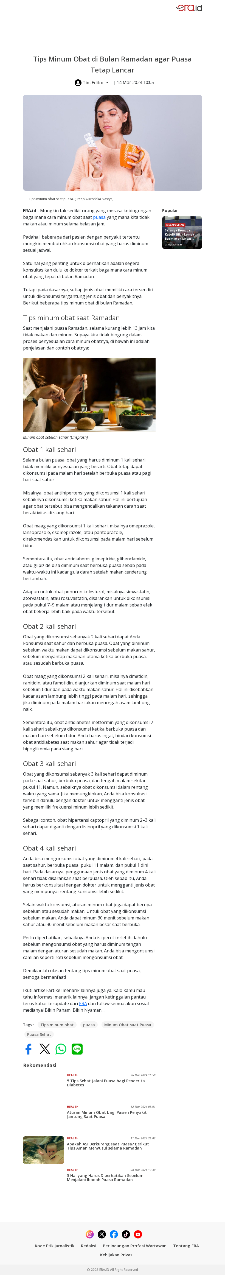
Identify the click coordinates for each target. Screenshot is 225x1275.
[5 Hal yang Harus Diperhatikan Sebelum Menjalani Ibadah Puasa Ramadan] (45, 1181)
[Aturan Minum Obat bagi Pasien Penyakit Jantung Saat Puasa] (45, 1118)
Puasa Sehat (39, 1034)
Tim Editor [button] (93, 83)
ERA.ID (104, 1269)
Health (72, 1075)
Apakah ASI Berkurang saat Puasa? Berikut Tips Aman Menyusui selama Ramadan (108, 1146)
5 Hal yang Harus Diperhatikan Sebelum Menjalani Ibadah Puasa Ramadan (105, 1177)
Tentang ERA (186, 1245)
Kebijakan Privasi (117, 1254)
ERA (83, 1003)
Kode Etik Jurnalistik (54, 1245)
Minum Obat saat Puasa (127, 1024)
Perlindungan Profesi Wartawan (135, 1245)
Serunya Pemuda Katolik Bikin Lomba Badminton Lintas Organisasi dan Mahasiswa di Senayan (182, 234)
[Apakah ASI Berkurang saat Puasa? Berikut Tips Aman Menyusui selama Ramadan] (45, 1150)
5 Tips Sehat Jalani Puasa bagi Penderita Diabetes (106, 1083)
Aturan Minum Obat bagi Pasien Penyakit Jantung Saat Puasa (107, 1114)
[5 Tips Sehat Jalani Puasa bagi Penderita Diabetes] (45, 1087)
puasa (99, 217)
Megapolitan (175, 224)
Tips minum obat (57, 1024)
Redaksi (88, 1245)
